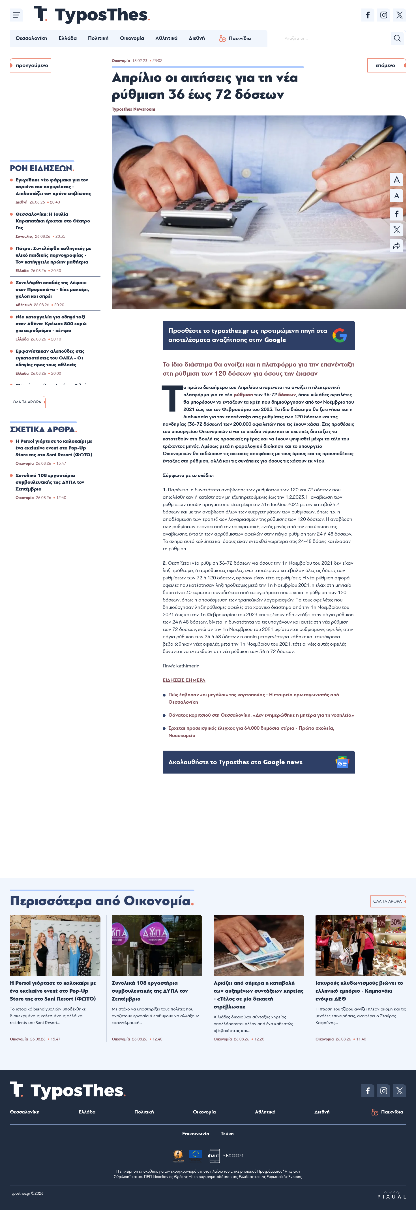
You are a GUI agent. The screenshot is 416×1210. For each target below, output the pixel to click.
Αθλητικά (166, 38)
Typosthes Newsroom (133, 109)
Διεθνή (197, 38)
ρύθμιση (244, 394)
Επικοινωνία (195, 1133)
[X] (399, 15)
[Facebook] (367, 15)
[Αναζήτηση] (397, 38)
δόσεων (287, 394)
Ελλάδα (68, 38)
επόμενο (385, 65)
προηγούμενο (32, 65)
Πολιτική (98, 38)
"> (247, 335)
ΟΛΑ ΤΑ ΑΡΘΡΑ (27, 402)
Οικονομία (132, 38)
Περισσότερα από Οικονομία (100, 901)
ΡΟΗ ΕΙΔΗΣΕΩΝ (41, 168)
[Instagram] (383, 15)
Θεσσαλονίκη (31, 38)
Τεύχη (227, 1133)
